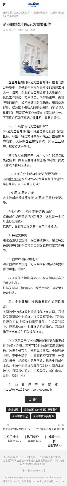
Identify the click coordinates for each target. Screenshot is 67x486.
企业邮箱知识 (40, 12)
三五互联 (58, 141)
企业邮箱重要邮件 (43, 416)
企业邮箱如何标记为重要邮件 (27, 24)
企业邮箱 (14, 82)
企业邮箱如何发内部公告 (17, 429)
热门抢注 (12, 437)
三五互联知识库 (33, 4)
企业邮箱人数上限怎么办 (50, 429)
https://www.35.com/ (18, 389)
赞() (33, 399)
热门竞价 (33, 437)
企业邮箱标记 (20, 416)
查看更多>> (14, 441)
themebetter (56, 477)
